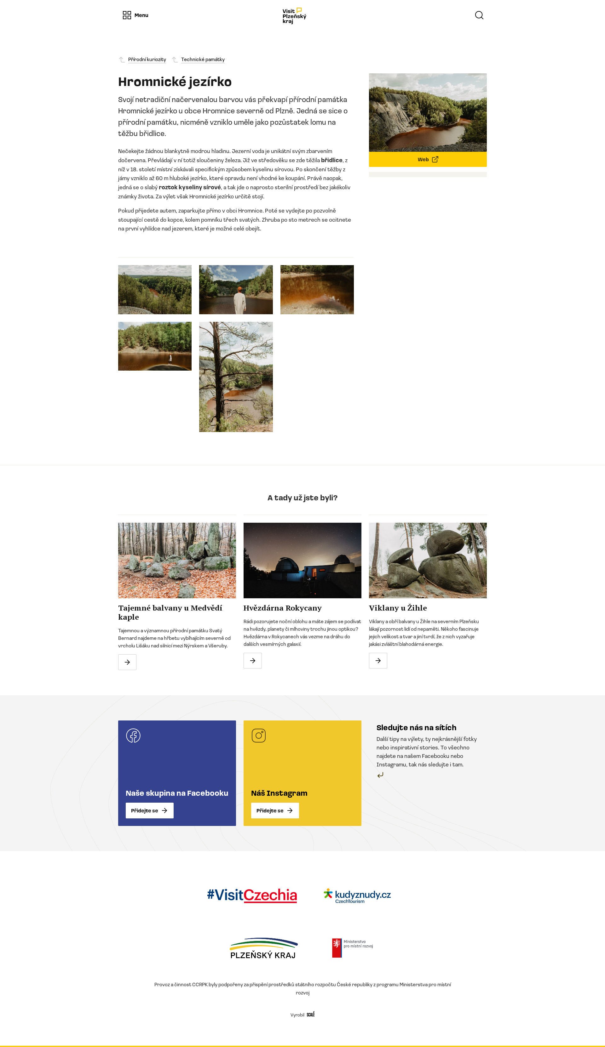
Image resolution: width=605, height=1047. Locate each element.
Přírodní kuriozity (147, 59)
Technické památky (203, 59)
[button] (135, 15)
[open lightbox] (155, 289)
